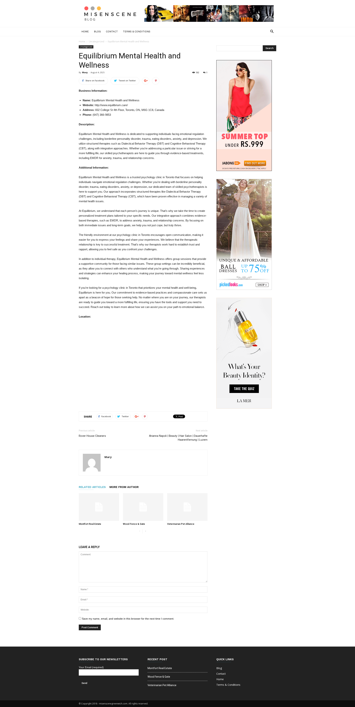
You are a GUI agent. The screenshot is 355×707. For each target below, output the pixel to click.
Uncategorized (96, 41)
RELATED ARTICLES (92, 487)
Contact (112, 31)
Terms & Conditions (136, 31)
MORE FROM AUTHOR (124, 487)
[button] (271, 31)
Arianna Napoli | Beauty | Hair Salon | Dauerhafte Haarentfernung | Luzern (178, 437)
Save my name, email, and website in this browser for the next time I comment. (128, 618)
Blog (97, 31)
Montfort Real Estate (90, 524)
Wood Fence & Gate (134, 524)
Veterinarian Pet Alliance (180, 524)
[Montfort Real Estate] (99, 507)
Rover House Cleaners (92, 436)
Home (85, 31)
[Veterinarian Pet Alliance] (187, 507)
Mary (85, 72)
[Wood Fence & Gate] (143, 507)
